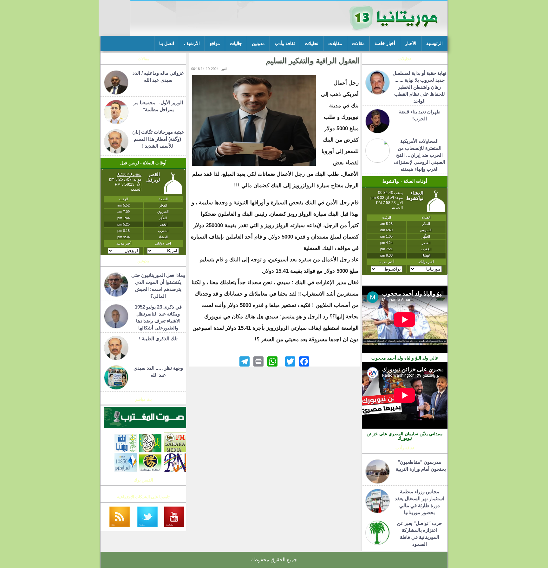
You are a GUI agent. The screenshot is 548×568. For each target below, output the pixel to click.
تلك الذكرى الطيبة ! (158, 338)
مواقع (215, 43)
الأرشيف (192, 43)
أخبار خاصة (385, 43)
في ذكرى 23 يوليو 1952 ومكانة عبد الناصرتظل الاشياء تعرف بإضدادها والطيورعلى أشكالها (158, 317)
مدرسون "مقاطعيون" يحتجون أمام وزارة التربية (419, 465)
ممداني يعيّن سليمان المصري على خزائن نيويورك (405, 436)
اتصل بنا (166, 43)
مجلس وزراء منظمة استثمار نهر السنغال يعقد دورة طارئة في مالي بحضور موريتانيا (419, 502)
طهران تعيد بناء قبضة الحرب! (419, 115)
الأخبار (410, 43)
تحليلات (311, 43)
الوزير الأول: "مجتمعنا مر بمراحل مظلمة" (158, 106)
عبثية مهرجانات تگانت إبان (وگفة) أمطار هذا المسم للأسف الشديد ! (158, 139)
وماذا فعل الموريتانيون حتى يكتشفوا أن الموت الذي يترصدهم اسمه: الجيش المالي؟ (158, 285)
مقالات (358, 43)
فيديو (404, 281)
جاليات (236, 43)
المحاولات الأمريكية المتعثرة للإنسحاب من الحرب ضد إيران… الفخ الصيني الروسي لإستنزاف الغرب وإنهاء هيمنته (419, 155)
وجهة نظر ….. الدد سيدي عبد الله (158, 371)
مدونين (258, 43)
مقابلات (335, 43)
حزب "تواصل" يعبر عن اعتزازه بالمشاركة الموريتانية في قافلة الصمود (419, 533)
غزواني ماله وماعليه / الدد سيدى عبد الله (158, 76)
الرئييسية (434, 43)
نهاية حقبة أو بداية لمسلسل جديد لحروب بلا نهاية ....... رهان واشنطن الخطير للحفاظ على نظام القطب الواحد (419, 87)
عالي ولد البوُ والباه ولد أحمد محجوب (404, 358)
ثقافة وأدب (285, 43)
